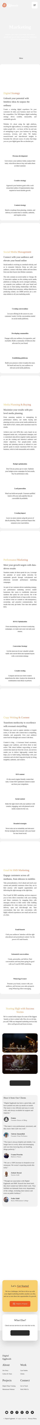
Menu (21, 58)
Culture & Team (7, 1374)
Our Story (5, 1370)
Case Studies (24, 1370)
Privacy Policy (32, 1418)
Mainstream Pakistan (8, 1389)
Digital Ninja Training (8, 1386)
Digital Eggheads (10, 1418)
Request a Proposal (21, 1304)
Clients (22, 1374)
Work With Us (24, 1389)
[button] (35, 5)
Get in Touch (24, 1386)
